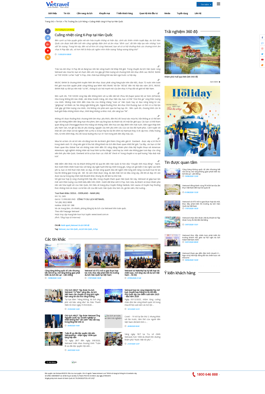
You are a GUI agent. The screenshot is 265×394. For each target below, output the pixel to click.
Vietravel (58, 72)
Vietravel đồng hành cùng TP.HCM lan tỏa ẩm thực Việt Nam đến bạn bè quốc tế (201, 186)
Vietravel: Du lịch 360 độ (80, 225)
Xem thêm (214, 82)
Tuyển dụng (182, 13)
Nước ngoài (65, 225)
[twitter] (48, 38)
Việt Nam (150, 88)
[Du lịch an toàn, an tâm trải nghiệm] (113, 321)
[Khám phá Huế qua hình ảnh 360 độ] (191, 58)
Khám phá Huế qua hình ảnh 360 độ (181, 76)
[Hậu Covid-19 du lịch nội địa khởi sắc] (113, 339)
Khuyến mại (104, 13)
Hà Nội (135, 85)
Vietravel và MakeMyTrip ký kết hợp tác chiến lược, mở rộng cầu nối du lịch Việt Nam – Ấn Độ (142, 272)
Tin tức (66, 13)
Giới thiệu (52, 13)
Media (167, 13)
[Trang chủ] (58, 5)
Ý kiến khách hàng (124, 13)
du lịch (143, 69)
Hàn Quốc (150, 69)
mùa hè (70, 72)
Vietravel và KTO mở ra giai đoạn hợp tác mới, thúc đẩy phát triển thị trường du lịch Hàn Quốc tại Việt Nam (102, 272)
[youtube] (48, 51)
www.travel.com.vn (100, 214)
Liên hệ (198, 13)
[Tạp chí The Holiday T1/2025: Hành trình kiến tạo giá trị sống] (192, 121)
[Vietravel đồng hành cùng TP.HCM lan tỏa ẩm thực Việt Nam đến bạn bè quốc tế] (172, 189)
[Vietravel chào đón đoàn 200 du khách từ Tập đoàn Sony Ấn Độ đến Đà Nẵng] (172, 222)
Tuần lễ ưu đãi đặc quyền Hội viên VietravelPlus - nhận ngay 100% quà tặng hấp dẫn (80, 335)
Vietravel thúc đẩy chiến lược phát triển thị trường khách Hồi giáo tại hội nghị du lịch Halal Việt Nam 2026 (201, 237)
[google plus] (48, 44)
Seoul (123, 118)
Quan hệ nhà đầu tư (148, 13)
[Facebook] (48, 31)
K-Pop (95, 229)
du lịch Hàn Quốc (85, 229)
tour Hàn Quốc (72, 229)
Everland (136, 141)
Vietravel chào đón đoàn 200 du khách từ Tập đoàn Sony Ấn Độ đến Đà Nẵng (201, 219)
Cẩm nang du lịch (84, 13)
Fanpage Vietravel (71, 211)
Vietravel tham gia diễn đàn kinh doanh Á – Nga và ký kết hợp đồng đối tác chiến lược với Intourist (201, 255)
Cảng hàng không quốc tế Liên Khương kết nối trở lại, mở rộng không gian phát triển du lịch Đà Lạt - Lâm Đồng (62, 272)
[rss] (48, 57)
